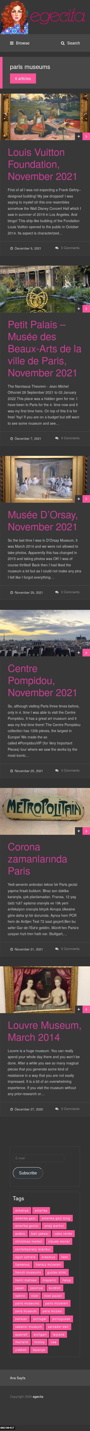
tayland (58, 1334)
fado (64, 1257)
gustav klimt (56, 1272)
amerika (41, 1210)
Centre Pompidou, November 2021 (43, 679)
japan (19, 1288)
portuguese (61, 1319)
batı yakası (39, 1233)
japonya (36, 1288)
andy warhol (54, 1225)
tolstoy (39, 1342)
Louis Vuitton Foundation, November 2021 (43, 163)
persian (21, 1319)
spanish (21, 1334)
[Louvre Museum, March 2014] (45, 989)
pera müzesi (52, 1311)
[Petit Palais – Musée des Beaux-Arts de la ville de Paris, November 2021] (45, 289)
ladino (20, 1295)
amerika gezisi (26, 1225)
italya (66, 1280)
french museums (28, 1272)
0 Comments (70, 247)
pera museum (26, 1311)
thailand (21, 1342)
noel (34, 1295)
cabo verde (63, 1233)
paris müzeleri (56, 1303)
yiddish (21, 1349)
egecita (38, 1396)
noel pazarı (53, 1295)
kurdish (55, 1288)
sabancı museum (28, 1326)
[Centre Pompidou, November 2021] (45, 633)
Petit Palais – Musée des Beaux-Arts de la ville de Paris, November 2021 (45, 347)
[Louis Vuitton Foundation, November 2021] (45, 117)
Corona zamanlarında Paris (37, 858)
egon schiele (25, 1257)
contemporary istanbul (33, 1249)
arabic (20, 1233)
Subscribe (28, 1173)
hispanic (49, 1280)
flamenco (22, 1264)
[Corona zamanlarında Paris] (45, 811)
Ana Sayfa (17, 1377)
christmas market (28, 1241)
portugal (39, 1319)
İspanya (39, 1349)
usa (53, 1342)
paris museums (27, 1303)
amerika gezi (25, 1218)
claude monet (59, 1241)
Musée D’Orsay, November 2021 (43, 520)
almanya (22, 1210)
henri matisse (26, 1280)
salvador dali (58, 1326)
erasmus (48, 1257)
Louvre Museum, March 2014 (45, 1030)
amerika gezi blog (56, 1218)
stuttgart (40, 1334)
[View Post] (86, 136)
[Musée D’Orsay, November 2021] (45, 479)
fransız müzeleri (48, 1264)
